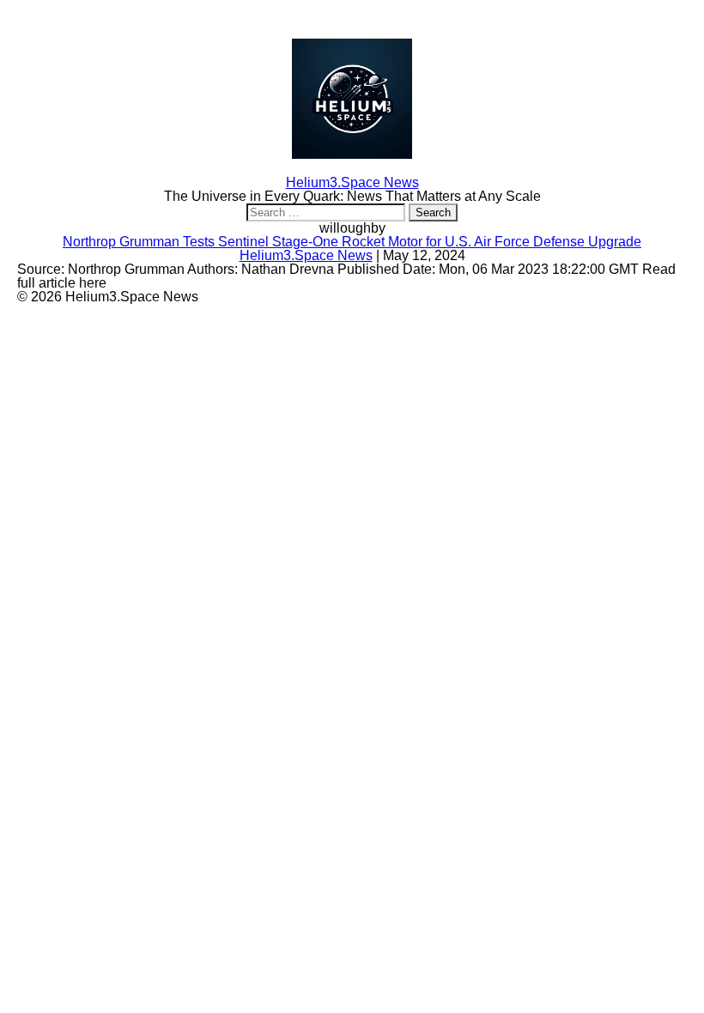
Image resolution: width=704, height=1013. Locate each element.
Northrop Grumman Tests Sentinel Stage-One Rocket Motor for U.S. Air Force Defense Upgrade (352, 241)
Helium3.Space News (306, 255)
